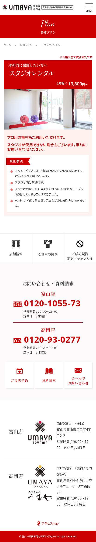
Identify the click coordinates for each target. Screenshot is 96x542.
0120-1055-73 (52, 303)
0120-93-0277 (52, 339)
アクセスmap (50, 523)
